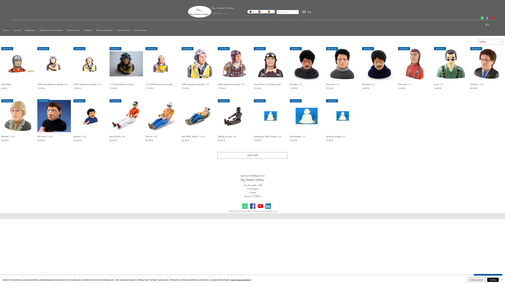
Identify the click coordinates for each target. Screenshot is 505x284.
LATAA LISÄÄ (252, 155)
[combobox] (490, 41)
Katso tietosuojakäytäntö (241, 279)
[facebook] (486, 17)
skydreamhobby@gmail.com (253, 175)
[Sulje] (501, 280)
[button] (18, 30)
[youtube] (491, 17)
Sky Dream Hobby (222, 8)
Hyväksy (492, 279)
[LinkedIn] (268, 206)
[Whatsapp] (482, 17)
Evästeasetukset (476, 279)
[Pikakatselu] (162, 116)
